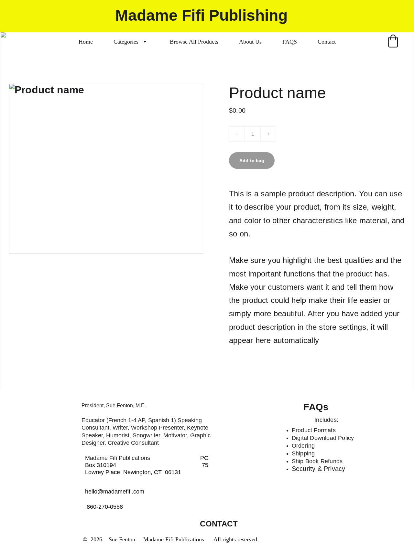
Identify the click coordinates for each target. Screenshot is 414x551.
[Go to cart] (393, 41)
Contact (327, 41)
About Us (250, 41)
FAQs (315, 407)
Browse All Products (194, 41)
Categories (126, 41)
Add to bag (251, 160)
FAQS (289, 41)
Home (86, 41)
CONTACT (219, 523)
